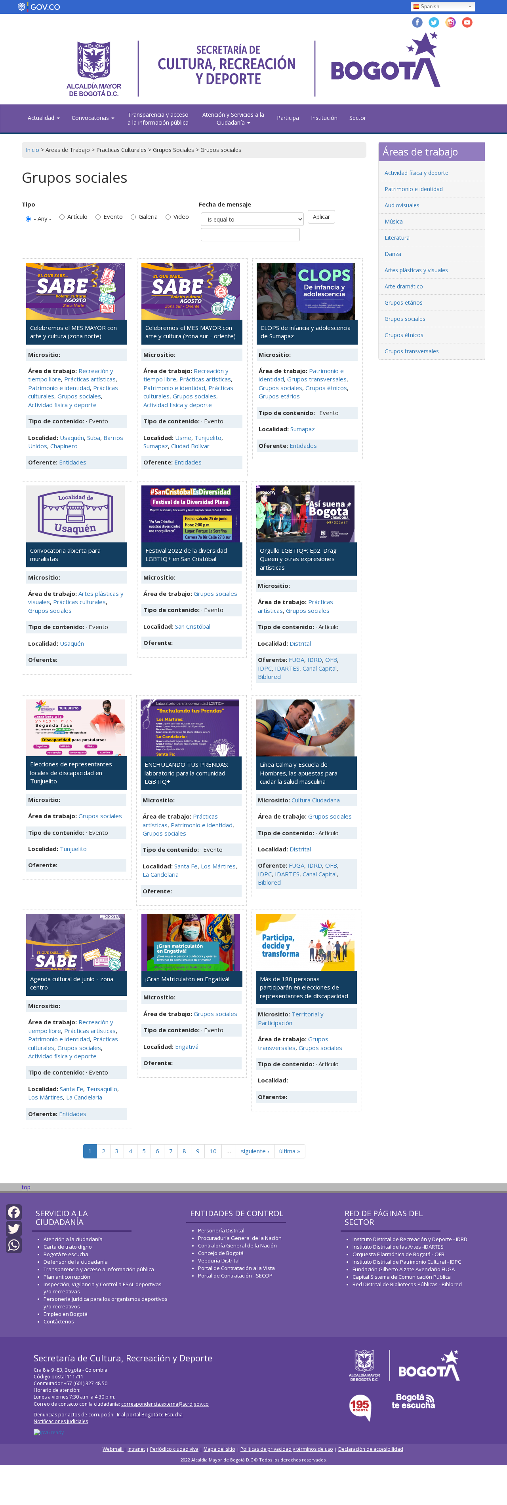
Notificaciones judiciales (61, 1421)
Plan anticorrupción (67, 1276)
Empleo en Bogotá (66, 1313)
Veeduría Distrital (219, 1260)
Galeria (148, 216)
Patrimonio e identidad (59, 388)
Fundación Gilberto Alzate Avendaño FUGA (404, 1269)
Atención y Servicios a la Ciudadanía (233, 118)
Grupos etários (279, 396)
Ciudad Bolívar (190, 446)
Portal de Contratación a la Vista (236, 1268)
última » (289, 1151)
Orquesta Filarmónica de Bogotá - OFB (398, 1254)
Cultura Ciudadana (316, 800)
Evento (113, 216)
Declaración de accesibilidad (370, 1449)
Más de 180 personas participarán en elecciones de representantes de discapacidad (304, 987)
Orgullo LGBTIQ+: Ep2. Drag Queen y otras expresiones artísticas (298, 558)
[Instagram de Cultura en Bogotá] (450, 21)
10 (213, 1151)
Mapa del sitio (219, 1449)
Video (181, 216)
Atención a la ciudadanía (73, 1239)
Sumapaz (155, 446)
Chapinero (64, 446)
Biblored (269, 676)
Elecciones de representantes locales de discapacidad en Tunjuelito (71, 772)
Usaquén (72, 438)
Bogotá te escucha (66, 1254)
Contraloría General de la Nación (237, 1245)
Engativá (186, 1046)
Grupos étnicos (326, 388)
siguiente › (255, 1151)
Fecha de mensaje (225, 204)
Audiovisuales (402, 205)
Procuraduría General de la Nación (240, 1238)
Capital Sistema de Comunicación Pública (402, 1276)
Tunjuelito (207, 438)
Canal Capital (320, 668)
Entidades (72, 462)
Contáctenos (59, 1321)
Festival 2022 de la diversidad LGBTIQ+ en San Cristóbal (186, 554)
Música (394, 221)
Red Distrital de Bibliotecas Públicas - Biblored (407, 1284)
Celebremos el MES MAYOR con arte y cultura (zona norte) (73, 332)
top (26, 1187)
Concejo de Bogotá (221, 1253)
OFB (331, 659)
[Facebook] (14, 1211)
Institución (324, 117)
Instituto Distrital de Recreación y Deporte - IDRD (410, 1239)
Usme (183, 438)
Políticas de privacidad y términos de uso (286, 1449)
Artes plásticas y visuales (416, 270)
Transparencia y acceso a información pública (99, 1269)
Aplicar (321, 216)
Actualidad (42, 117)
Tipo (28, 204)
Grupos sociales (79, 396)
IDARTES (287, 668)
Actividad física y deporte (62, 405)
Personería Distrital (221, 1230)
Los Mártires (218, 866)
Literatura (397, 237)
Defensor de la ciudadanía (76, 1261)
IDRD (314, 659)
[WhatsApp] (14, 1244)
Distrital (300, 643)
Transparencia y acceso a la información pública (158, 118)
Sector (357, 117)
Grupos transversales (317, 379)
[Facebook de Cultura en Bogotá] (417, 21)
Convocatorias (91, 117)
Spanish (430, 6)
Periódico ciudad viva (174, 1449)
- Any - (42, 218)
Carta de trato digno (68, 1246)
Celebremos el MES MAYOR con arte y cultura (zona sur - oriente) (190, 332)
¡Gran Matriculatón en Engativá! (187, 979)
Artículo (77, 216)
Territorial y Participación (291, 1018)
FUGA (296, 659)
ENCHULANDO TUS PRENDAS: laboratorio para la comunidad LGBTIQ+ (186, 772)
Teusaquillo (101, 1089)
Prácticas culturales (79, 602)
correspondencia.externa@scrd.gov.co (165, 1404)
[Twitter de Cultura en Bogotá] (434, 21)
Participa (288, 117)
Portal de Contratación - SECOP (235, 1275)
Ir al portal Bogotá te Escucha (150, 1414)
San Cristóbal (192, 626)
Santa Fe (186, 866)
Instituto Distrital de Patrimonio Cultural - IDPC (407, 1261)
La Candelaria (161, 874)
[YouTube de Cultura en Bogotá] (467, 21)
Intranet (136, 1449)
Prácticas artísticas (90, 379)
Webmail (113, 1449)
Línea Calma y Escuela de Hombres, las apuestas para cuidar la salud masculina (298, 772)
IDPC (265, 668)
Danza (393, 254)
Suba (93, 438)
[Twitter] (14, 1228)
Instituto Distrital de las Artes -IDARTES (399, 1246)
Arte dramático (404, 286)
